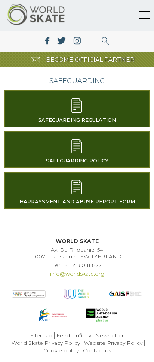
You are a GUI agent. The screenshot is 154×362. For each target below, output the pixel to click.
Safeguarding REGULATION (77, 120)
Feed (63, 335)
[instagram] (77, 41)
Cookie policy (61, 350)
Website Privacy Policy (113, 343)
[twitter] (61, 41)
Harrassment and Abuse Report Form (77, 201)
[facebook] (47, 41)
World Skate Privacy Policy (46, 343)
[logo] (105, 41)
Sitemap (41, 335)
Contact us (97, 350)
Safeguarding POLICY (77, 161)
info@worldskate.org (77, 273)
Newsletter (109, 335)
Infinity (82, 335)
